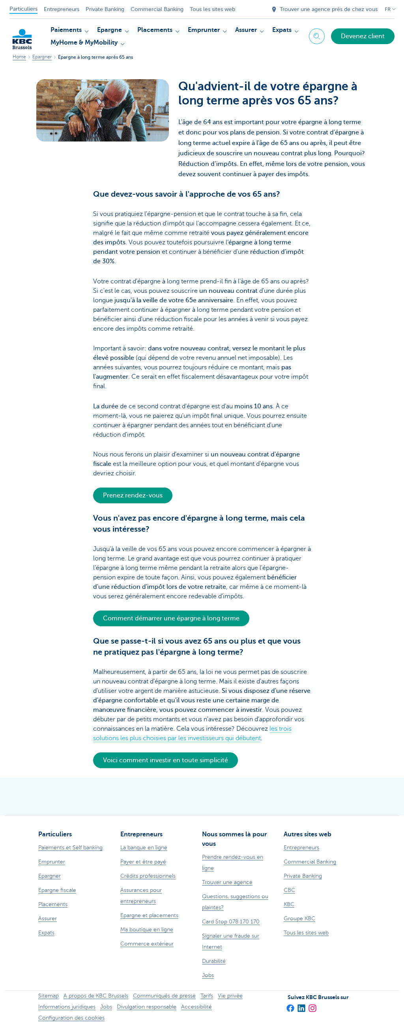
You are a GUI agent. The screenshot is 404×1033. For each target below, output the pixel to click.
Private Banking (105, 9)
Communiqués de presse (164, 996)
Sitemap (48, 996)
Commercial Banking (157, 9)
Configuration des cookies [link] (71, 1018)
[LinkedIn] (301, 1006)
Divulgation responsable (146, 1007)
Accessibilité (196, 1007)
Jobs (106, 1007)
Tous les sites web (212, 9)
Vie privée (230, 996)
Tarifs (206, 996)
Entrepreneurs (61, 9)
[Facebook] (290, 1006)
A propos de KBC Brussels (96, 996)
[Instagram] (312, 1006)
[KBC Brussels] (22, 35)
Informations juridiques (66, 1007)
